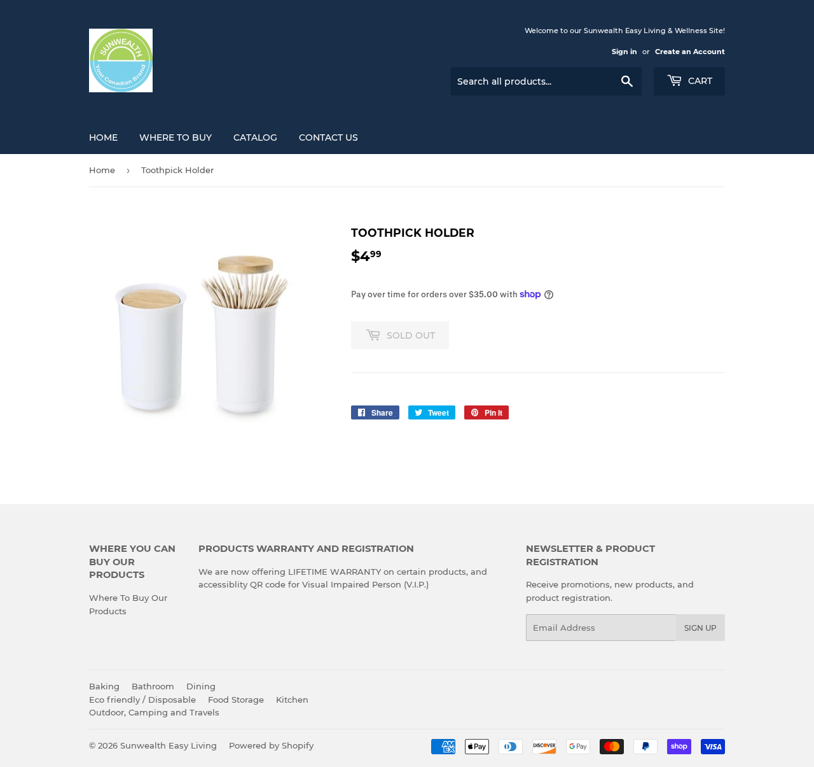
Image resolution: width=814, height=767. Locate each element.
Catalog (255, 137)
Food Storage (236, 699)
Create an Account (690, 51)
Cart (699, 81)
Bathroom (153, 686)
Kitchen (292, 699)
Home (103, 137)
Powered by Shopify (271, 745)
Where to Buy (175, 137)
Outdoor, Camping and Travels (154, 712)
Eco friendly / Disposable (142, 699)
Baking (104, 686)
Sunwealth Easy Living (168, 745)
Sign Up (700, 628)
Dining (201, 686)
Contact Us (328, 137)
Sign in (624, 51)
